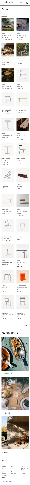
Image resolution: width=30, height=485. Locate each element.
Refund (3, 470)
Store (12, 471)
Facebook (23, 471)
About (12, 470)
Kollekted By (9, 481)
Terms (3, 471)
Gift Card (13, 473)
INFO (12, 466)
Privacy (4, 473)
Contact (23, 470)
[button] (24, 2)
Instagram (23, 473)
